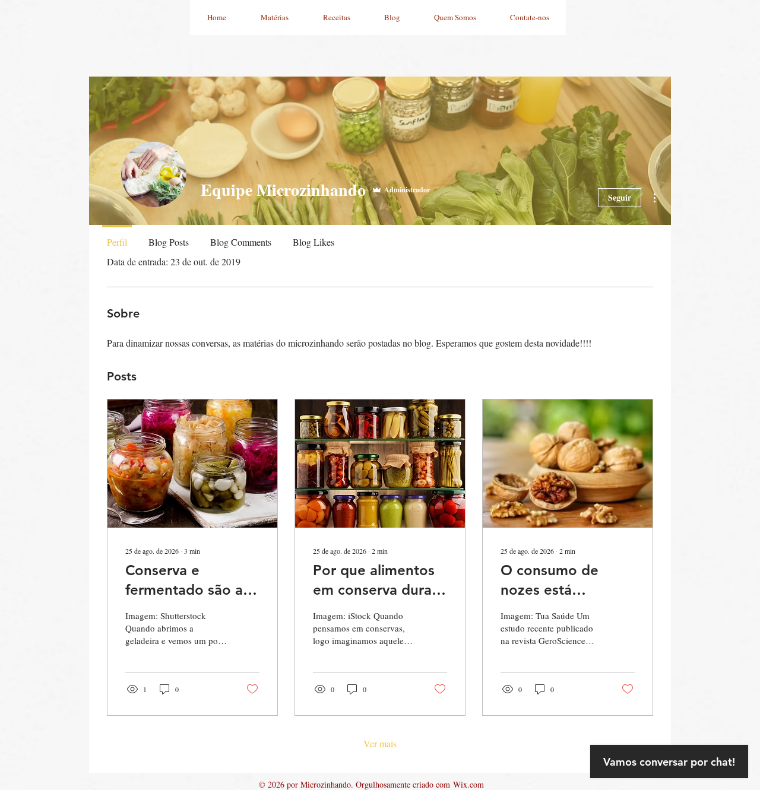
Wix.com (468, 784)
